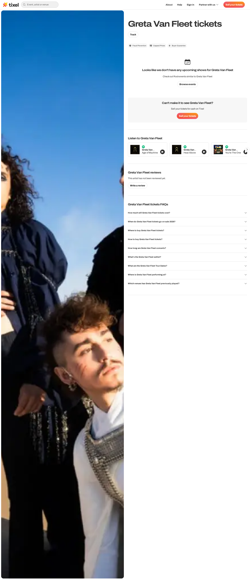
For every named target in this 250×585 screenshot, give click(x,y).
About (169, 4)
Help (179, 4)
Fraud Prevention (139, 45)
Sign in (190, 4)
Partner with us (207, 4)
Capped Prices (159, 45)
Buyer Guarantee (179, 45)
